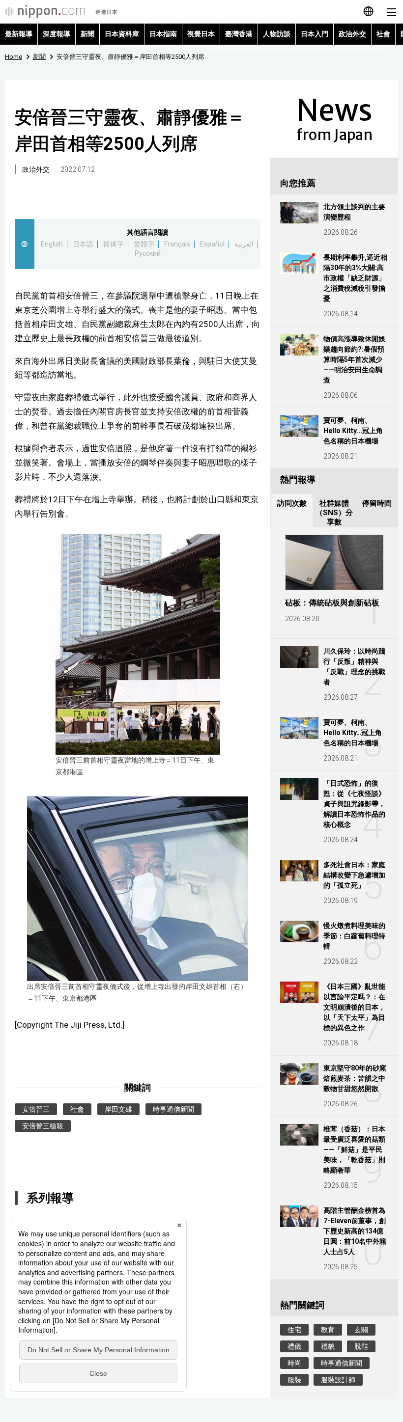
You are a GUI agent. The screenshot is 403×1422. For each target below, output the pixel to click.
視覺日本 (201, 34)
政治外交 (352, 34)
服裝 (294, 1380)
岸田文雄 (118, 1109)
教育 (328, 1330)
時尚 (294, 1363)
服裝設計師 (338, 1380)
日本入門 (314, 34)
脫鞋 (361, 1346)
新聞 (87, 34)
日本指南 (163, 34)
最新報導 (18, 34)
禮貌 (328, 1346)
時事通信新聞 (173, 1109)
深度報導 (56, 34)
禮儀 (294, 1346)
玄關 (361, 1330)
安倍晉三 (36, 1109)
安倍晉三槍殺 (42, 1126)
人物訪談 (276, 34)
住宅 (294, 1330)
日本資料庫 (122, 34)
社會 (383, 34)
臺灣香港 (239, 34)
